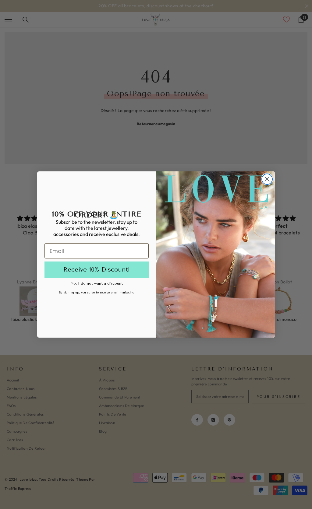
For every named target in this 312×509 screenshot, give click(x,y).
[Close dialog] (267, 179)
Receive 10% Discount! (96, 269)
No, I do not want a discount (96, 283)
